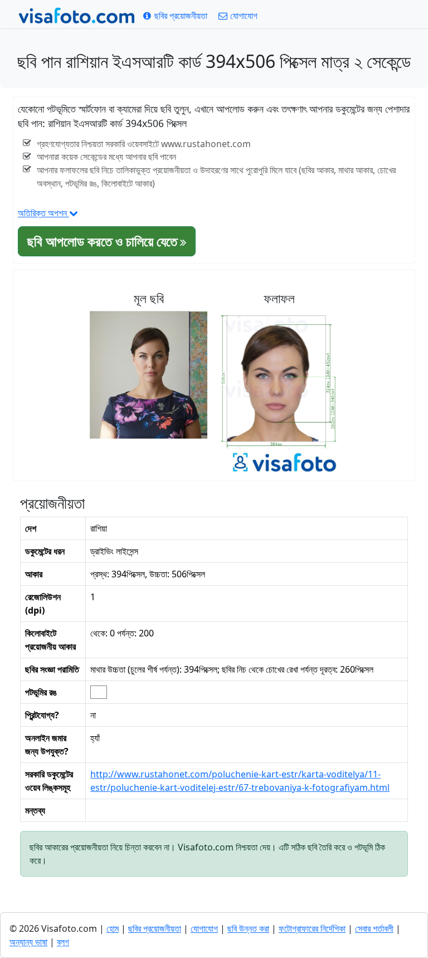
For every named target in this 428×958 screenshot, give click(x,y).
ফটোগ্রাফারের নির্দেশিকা (312, 928)
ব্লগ (63, 942)
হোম (112, 928)
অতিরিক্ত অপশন (43, 213)
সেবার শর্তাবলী (374, 928)
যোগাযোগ (204, 928)
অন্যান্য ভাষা (28, 942)
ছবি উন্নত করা (248, 928)
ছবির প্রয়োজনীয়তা (154, 928)
